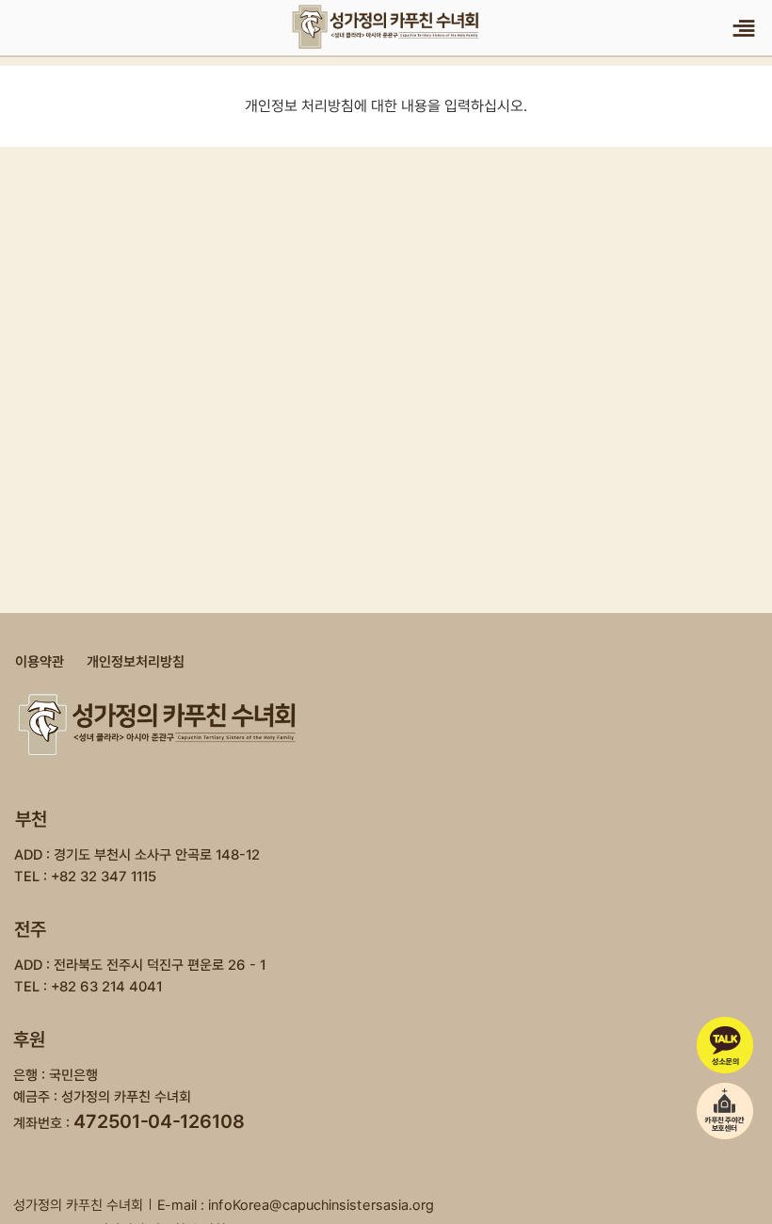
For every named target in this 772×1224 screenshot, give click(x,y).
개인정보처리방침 (136, 661)
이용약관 (39, 661)
